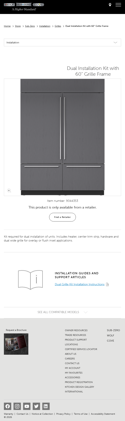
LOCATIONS (71, 344)
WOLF (110, 335)
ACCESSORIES (72, 377)
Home (7, 26)
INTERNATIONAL (74, 391)
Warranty (8, 414)
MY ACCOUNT (72, 368)
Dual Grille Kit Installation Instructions (79, 284)
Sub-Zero (30, 26)
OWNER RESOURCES (76, 330)
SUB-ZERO (113, 330)
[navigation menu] (118, 5)
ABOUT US (70, 354)
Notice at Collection (42, 414)
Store (18, 26)
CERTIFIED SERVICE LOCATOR (81, 349)
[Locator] (110, 5)
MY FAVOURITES (74, 372)
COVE (110, 340)
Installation (44, 26)
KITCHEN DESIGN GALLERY (79, 387)
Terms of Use (81, 414)
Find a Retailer (62, 217)
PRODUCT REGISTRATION (79, 382)
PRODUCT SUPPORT (76, 339)
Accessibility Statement (103, 414)
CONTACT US (72, 363)
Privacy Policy (63, 414)
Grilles (58, 26)
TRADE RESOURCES (75, 335)
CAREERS (70, 358)
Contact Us (22, 414)
